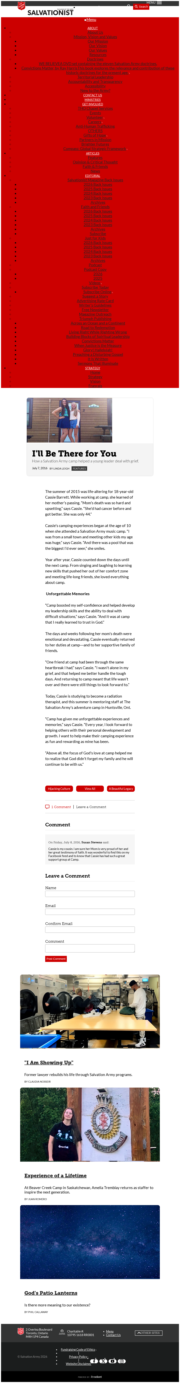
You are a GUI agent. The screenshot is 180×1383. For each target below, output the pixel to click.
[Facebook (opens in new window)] (94, 1361)
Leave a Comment (91, 807)
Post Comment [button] (56, 958)
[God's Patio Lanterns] (90, 1277)
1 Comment (61, 807)
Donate (119, 7)
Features (79, 468)
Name (50, 888)
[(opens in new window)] (62, 1333)
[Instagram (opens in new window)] (122, 1361)
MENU (151, 2)
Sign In (106, 7)
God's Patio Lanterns (50, 1293)
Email (50, 905)
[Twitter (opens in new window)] (103, 1361)
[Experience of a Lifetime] (90, 1159)
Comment (54, 941)
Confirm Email (58, 923)
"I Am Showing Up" (48, 1063)
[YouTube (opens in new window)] (112, 1361)
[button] (59, 789)
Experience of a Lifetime (55, 1176)
